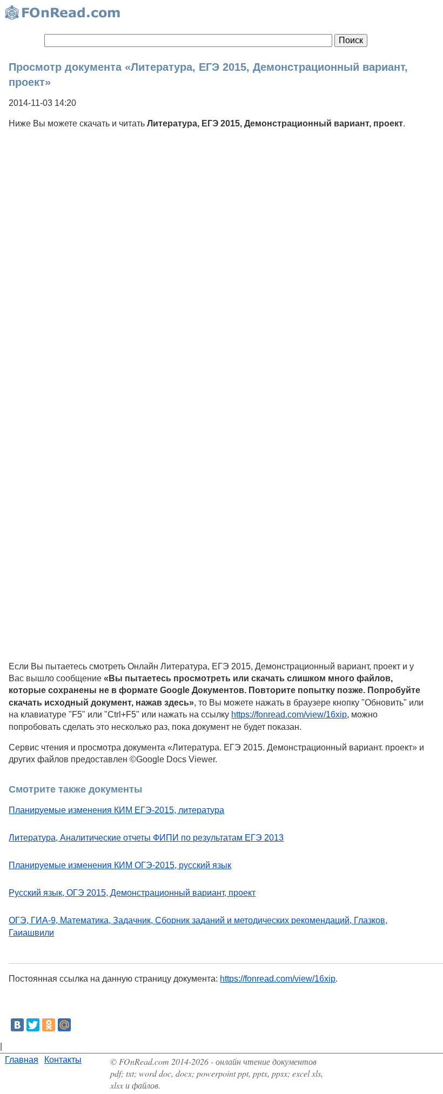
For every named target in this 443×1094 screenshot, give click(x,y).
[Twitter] (32, 1024)
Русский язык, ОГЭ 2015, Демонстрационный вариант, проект (132, 892)
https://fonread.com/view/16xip (289, 714)
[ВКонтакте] (17, 1024)
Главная (21, 1059)
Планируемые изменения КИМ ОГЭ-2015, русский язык (120, 865)
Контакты (63, 1059)
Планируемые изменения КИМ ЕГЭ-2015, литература (116, 810)
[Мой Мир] (64, 1024)
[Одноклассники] (48, 1024)
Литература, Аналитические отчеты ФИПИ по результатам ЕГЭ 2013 (146, 837)
